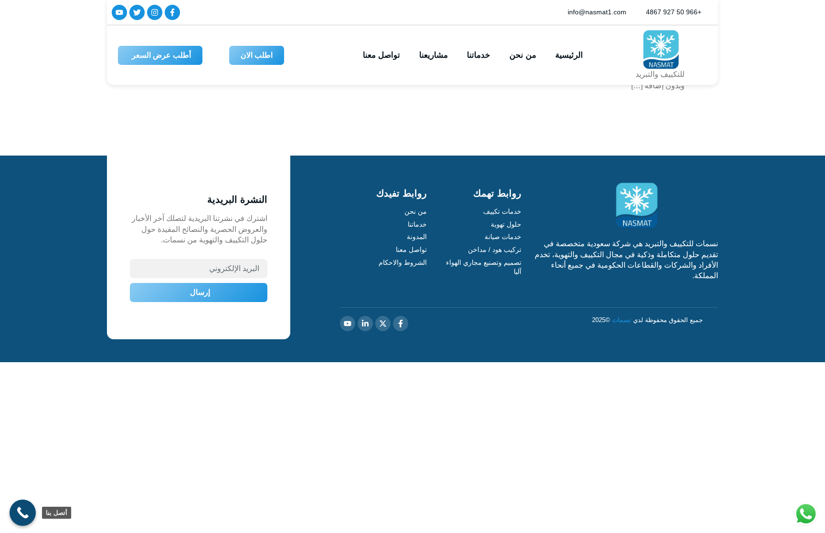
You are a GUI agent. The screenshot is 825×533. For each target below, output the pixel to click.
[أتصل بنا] (23, 513)
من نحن (522, 55)
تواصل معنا (381, 55)
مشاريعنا (433, 55)
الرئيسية (569, 55)
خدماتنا (478, 55)
